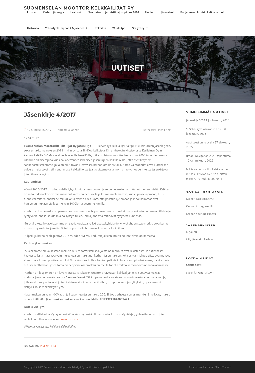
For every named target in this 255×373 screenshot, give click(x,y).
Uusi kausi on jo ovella (200, 142)
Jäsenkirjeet (164, 130)
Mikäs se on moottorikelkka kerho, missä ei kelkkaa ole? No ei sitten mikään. (207, 174)
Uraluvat (75, 12)
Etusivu (32, 12)
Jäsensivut (167, 12)
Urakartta (100, 28)
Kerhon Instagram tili (199, 206)
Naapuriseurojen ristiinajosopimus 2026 (113, 12)
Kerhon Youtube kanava (201, 214)
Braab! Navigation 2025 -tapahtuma (208, 156)
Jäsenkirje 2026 (195, 120)
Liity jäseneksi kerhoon (200, 239)
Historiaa (33, 28)
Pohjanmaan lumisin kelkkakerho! (202, 12)
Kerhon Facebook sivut (200, 198)
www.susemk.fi (70, 319)
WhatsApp (118, 28)
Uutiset (150, 12)
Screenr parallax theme (201, 367)
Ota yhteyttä (140, 28)
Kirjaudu (191, 232)
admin (75, 130)
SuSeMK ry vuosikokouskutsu (204, 129)
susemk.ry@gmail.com (200, 272)
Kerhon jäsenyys (53, 12)
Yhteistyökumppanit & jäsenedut (66, 28)
